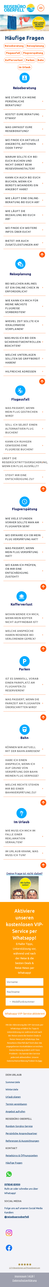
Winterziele (12, 1089)
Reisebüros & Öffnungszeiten (22, 1155)
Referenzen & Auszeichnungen (22, 1140)
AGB (30, 1276)
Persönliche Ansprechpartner (21, 1133)
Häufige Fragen (14, 1162)
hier (40, 1061)
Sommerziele (13, 1082)
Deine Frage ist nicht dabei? (24, 873)
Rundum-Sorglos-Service (19, 1126)
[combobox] (8, 1001)
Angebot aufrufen (15, 1111)
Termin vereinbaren (16, 1104)
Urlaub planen (13, 1096)
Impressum (21, 1276)
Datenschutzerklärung (24, 1280)
